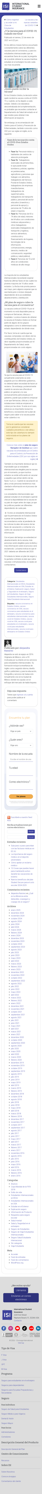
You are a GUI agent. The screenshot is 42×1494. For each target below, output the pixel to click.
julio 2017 (15, 1133)
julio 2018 (15, 1102)
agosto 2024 (16, 921)
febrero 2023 (16, 967)
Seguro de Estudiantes (20, 1229)
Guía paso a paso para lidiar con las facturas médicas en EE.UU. (22, 848)
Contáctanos (21, 570)
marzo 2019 (16, 1088)
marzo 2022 (16, 998)
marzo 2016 (16, 1170)
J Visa (3, 1360)
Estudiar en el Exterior (20, 1206)
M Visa (4, 1369)
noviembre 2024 (17, 916)
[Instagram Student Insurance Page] (10, 1328)
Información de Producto (21, 1212)
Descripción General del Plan (13, 1449)
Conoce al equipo (8, 1476)
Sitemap (21, 1343)
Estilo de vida (16, 1192)
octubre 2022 (16, 978)
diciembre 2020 (17, 1037)
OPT (3, 1364)
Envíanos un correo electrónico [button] (21, 1298)
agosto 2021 (16, 1017)
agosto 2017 (16, 1130)
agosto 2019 (16, 1074)
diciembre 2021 (17, 1006)
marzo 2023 (16, 964)
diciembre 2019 (17, 1063)
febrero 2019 (16, 1091)
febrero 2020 (16, 1060)
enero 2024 (15, 935)
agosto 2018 (16, 1099)
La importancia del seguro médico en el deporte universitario (21, 857)
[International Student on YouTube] (17, 1328)
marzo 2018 (16, 1113)
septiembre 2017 (18, 1128)
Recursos (5, 1460)
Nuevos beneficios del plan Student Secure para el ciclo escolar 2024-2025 (22, 882)
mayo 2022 (15, 992)
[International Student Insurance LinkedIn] (38, 1328)
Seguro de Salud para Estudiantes (15, 1409)
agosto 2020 (16, 1046)
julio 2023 (15, 952)
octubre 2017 (16, 1125)
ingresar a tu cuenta (25, 695)
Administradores (8, 1432)
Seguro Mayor (7, 1423)
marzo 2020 (16, 1057)
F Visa (3, 1355)
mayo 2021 (15, 1026)
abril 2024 (15, 927)
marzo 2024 (16, 930)
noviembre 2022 (17, 975)
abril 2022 (15, 995)
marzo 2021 (16, 1032)
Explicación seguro (22, 589)
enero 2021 (15, 1034)
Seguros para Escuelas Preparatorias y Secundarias (17, 1391)
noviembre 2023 (17, 941)
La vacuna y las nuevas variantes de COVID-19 (31, 22)
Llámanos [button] (21, 1290)
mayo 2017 (15, 1139)
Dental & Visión (7, 1418)
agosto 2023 (16, 950)
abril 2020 (15, 1054)
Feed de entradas (18, 1257)
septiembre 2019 (18, 1071)
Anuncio (14, 1184)
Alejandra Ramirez (18, 893)
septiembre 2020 (18, 1043)
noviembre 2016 (17, 1153)
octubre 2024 (16, 918)
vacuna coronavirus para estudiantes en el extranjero (20, 611)
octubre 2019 (16, 1068)
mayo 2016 (15, 1164)
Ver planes (21, 796)
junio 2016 (15, 1162)
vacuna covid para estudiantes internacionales (20, 626)
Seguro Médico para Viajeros (13, 1414)
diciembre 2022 (17, 972)
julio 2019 (15, 1077)
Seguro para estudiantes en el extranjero (18, 1380)
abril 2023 (15, 961)
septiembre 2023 (18, 947)
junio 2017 (15, 1136)
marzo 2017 (16, 1145)
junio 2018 (15, 1105)
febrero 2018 (16, 1116)
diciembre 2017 (17, 1119)
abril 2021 (15, 1029)
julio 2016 (15, 1159)
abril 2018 (15, 1111)
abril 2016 (15, 1167)
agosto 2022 (16, 983)
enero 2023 (15, 969)
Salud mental (16, 1221)
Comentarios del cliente (11, 1481)
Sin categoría (16, 1243)
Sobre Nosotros (8, 1472)
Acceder (14, 1254)
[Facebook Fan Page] (3, 1328)
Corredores (6, 1437)
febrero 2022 (16, 1000)
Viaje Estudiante (17, 1246)
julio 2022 (15, 986)
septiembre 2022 (18, 981)
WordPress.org (17, 1263)
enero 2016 (15, 1176)
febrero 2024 (16, 933)
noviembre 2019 (17, 1065)
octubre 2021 (16, 1012)
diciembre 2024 (17, 913)
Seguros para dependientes (12, 1385)
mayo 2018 (15, 1108)
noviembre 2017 (17, 1122)
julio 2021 (15, 1020)
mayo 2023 (15, 958)
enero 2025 (15, 910)
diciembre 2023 (17, 938)
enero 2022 (15, 1003)
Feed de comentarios (20, 1260)
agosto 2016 (16, 1156)
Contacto (18, 1320)
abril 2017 (15, 1142)
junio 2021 (15, 1023)
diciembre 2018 (17, 1094)
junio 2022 (15, 989)
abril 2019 (15, 1085)
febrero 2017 (16, 1147)
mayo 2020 (15, 1051)
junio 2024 (15, 924)
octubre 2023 (16, 944)
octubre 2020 (16, 1040)
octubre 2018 (16, 1097)
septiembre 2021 (18, 1015)
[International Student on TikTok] (24, 1328)
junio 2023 (15, 955)
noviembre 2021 (17, 1009)
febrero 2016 (16, 1173)
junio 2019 (15, 1080)
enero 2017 (15, 1150)
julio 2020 (15, 1048)
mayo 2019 (15, 1082)
